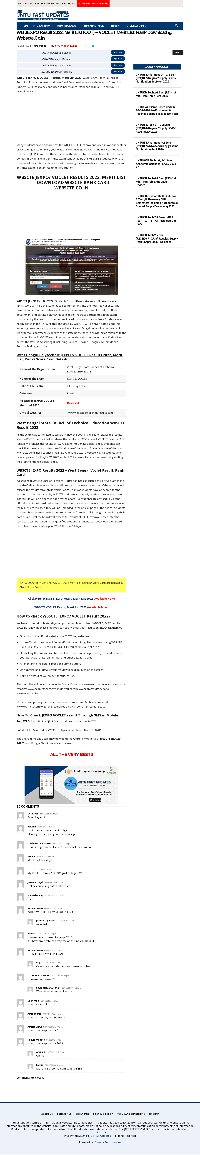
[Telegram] (93, 46)
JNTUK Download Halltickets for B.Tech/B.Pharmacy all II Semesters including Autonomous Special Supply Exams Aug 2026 (157, 201)
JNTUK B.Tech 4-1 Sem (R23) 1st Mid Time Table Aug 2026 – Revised (156, 182)
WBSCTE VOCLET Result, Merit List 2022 (60, 607)
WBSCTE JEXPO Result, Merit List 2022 (68, 598)
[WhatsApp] (85, 46)
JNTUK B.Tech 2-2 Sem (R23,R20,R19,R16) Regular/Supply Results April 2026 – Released (157, 238)
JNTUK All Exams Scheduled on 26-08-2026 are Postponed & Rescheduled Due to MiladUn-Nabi (157, 110)
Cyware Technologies (108, 1142)
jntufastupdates (66, 46)
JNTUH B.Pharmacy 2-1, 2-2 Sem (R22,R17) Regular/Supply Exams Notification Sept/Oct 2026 (156, 78)
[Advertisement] (71, 120)
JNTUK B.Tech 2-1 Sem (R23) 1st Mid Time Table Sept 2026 (156, 94)
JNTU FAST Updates (98, 1135)
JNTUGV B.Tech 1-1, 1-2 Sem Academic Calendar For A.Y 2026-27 (156, 164)
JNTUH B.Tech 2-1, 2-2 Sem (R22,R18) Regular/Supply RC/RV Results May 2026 (155, 128)
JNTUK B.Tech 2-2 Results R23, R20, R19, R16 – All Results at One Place (156, 221)
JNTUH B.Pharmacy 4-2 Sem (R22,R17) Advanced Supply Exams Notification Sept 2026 (157, 146)
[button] (176, 26)
